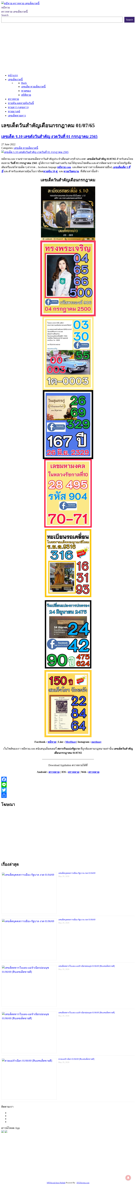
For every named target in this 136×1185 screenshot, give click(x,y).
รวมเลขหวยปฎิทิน (55, 1164)
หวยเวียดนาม (71, 171)
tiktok (74, 1172)
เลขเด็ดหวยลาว (64, 1160)
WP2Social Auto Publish (56, 1183)
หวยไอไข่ (24, 1168)
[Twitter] (68, 790)
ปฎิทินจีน (116, 1172)
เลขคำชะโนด (36, 1164)
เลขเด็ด (110, 1156)
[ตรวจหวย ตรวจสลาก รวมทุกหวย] (6, 1131)
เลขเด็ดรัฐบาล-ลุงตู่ (36, 1172)
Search (4, 15)
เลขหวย (85, 1156)
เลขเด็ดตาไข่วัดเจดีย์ (108, 1168)
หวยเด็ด (54, 1156)
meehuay (96, 741)
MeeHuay (70, 741)
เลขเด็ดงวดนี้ (19, 1156)
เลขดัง (25, 1160)
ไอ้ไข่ (81, 1172)
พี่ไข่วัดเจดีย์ (111, 1160)
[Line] (68, 784)
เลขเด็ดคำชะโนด (88, 1164)
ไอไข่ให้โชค (103, 1172)
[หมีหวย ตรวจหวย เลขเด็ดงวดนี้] (20, 3)
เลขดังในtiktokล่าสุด (58, 1172)
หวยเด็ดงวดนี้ (73, 1156)
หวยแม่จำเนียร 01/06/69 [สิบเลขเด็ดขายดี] (76, 1059)
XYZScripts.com (83, 1183)
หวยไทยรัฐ (33, 1156)
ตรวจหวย (54, 772)
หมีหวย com (64, 167)
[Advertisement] (68, 47)
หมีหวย (52, 741)
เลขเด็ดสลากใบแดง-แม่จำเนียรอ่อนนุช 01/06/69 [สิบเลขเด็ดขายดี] (86, 966)
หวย (62, 1156)
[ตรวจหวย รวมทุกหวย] (2, 1131)
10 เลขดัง (89, 1172)
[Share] (68, 795)
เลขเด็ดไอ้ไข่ (106, 1164)
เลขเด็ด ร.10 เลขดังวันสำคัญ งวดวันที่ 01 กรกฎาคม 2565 (49, 136)
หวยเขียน (72, 1164)
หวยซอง (6, 1156)
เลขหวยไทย (14, 1160)
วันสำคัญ (76, 1168)
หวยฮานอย (89, 1168)
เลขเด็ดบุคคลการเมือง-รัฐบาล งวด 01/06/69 (76, 919)
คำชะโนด (98, 1160)
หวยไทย (45, 1156)
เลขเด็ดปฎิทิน (50, 1168)
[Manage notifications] (128, 1177)
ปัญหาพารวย (46, 1160)
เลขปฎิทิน (36, 1168)
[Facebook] (68, 779)
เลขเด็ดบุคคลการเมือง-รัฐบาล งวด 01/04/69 (76, 873)
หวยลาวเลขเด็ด (83, 1160)
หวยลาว (34, 1160)
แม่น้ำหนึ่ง (65, 1168)
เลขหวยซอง (98, 1156)
